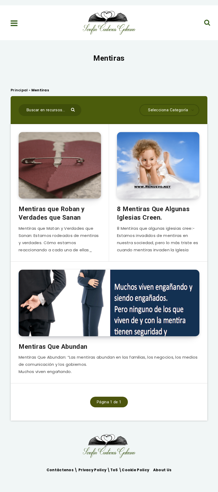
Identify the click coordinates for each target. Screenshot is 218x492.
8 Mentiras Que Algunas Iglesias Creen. (153, 213)
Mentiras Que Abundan (53, 346)
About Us (162, 470)
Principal (19, 90)
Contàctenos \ (62, 470)
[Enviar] (73, 109)
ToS (114, 470)
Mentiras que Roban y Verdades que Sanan (52, 213)
